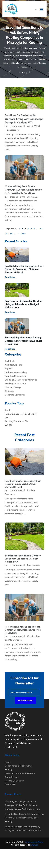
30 (11, 233)
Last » (23, 233)
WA (8, 425)
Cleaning (9, 391)
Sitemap (34, 844)
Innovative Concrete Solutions (21, 413)
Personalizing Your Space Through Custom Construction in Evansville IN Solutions (23, 189)
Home (8, 762)
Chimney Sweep (13, 387)
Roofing (8, 769)
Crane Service (12, 777)
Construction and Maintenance (22, 200)
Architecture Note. (34, 841)
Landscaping (13, 129)
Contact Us (10, 784)
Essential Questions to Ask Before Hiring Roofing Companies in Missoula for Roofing (24, 35)
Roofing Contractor (14, 780)
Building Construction (15, 383)
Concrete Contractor (15, 394)
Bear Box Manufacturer (16, 376)
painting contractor (16, 421)
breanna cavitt (17, 126)
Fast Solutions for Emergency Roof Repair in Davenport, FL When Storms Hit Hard (24, 269)
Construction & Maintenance (19, 765)
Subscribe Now (25, 700)
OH (8, 417)
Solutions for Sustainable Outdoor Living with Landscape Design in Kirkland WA (24, 119)
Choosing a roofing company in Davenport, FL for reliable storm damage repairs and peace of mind (22, 805)
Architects (10, 361)
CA (8, 410)
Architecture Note (13, 364)
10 (41, 228)
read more (10, 277)
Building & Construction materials (21, 379)
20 (7, 233)
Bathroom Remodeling (16, 372)
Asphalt (8, 368)
